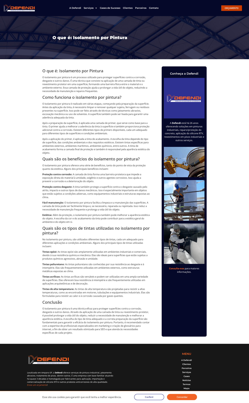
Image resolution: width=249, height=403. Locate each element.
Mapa (186, 388)
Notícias (186, 380)
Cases (187, 376)
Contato (154, 8)
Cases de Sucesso (110, 8)
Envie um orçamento (37, 385)
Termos (186, 384)
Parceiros (140, 8)
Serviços (89, 8)
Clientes (128, 8)
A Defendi (75, 8)
